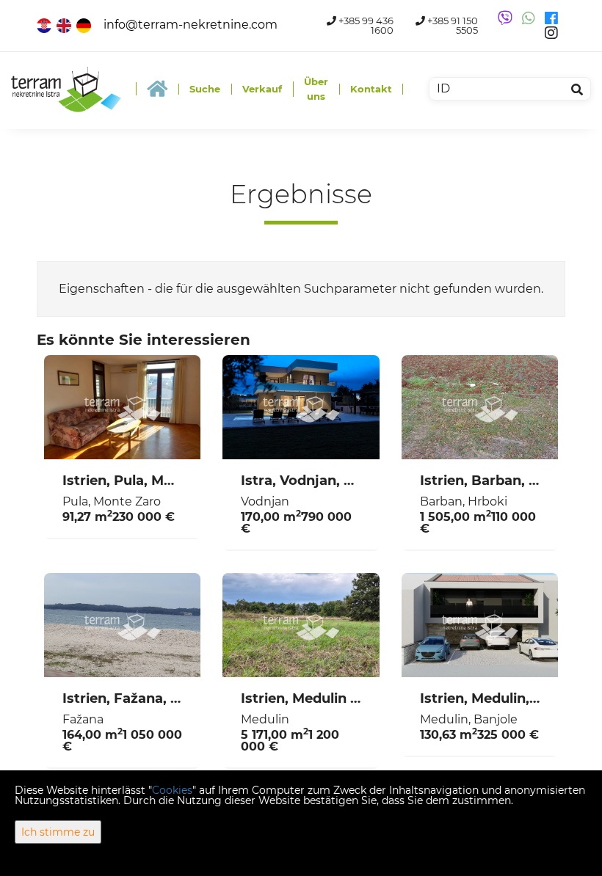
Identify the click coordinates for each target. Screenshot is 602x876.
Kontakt (371, 89)
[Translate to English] (65, 25)
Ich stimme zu (58, 832)
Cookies (172, 790)
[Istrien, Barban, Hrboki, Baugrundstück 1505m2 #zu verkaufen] (480, 407)
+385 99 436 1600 (365, 25)
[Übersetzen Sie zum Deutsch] (84, 25)
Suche (204, 89)
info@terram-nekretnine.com (191, 25)
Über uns (316, 89)
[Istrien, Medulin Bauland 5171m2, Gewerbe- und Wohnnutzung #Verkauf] (300, 625)
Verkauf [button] (262, 89)
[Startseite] (157, 89)
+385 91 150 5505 (451, 25)
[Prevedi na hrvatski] (45, 25)
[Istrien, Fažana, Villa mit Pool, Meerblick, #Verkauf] (122, 625)
